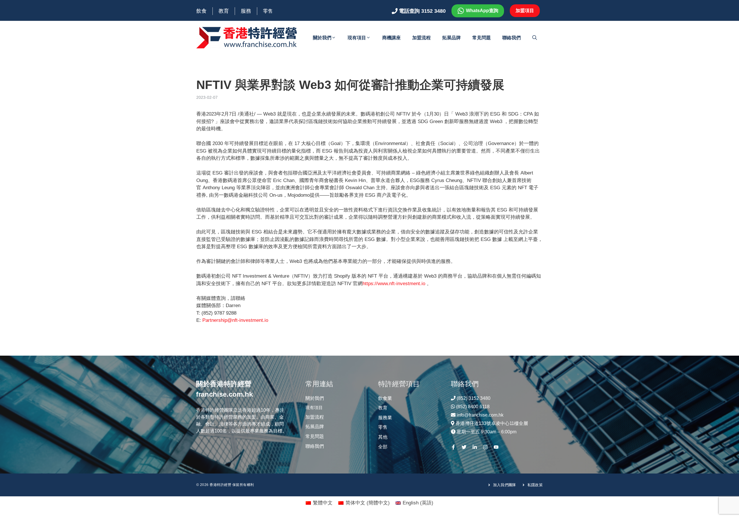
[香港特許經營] (246, 37)
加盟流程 (421, 37)
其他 (382, 437)
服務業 (385, 417)
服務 (246, 11)
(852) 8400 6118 (473, 406)
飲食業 (385, 398)
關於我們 (322, 37)
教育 (224, 11)
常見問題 (481, 37)
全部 (382, 446)
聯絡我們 (511, 37)
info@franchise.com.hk (480, 415)
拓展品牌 (451, 37)
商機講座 (391, 37)
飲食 (201, 11)
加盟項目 (525, 10)
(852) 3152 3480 (473, 398)
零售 (268, 11)
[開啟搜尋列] (535, 38)
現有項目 (357, 37)
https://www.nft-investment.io (394, 283)
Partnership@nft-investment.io (235, 320)
